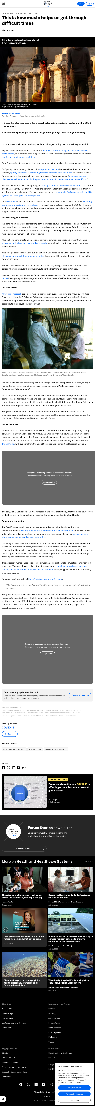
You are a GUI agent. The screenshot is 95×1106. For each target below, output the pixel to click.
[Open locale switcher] (3, 1099)
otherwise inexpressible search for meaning (23, 256)
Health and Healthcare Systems (20, 13)
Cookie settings (74, 1100)
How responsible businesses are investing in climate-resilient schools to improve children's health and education (70, 939)
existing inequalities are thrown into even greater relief (47, 530)
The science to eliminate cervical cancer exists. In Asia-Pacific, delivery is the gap (22, 896)
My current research (11, 294)
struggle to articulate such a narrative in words (24, 243)
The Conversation (14, 43)
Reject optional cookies (74, 1094)
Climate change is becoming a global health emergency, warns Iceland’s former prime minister (22, 982)
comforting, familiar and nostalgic (18, 157)
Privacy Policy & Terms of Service (47, 1092)
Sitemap (47, 1096)
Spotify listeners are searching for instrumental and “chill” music (41, 172)
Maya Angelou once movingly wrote (45, 579)
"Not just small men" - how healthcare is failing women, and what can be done (24, 937)
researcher (11, 201)
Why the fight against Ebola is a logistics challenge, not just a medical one (68, 981)
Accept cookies (49, 482)
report (5, 278)
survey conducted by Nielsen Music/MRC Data (64, 185)
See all (89, 861)
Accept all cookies (74, 1088)
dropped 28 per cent (49, 169)
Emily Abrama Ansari (11, 113)
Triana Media (8, 444)
